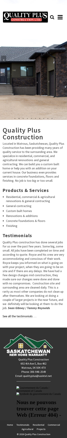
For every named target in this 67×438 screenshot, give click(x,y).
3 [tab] (23, 118)
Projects (41, 429)
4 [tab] (27, 118)
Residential (38, 424)
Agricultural (27, 429)
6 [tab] (35, 118)
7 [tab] (39, 118)
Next (63, 60)
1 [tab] (15, 118)
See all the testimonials (18, 316)
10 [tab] (52, 118)
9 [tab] (48, 118)
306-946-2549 (38, 371)
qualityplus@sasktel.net (37, 376)
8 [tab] (44, 118)
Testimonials (22, 424)
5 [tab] (31, 118)
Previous (3, 60)
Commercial (54, 424)
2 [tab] (19, 118)
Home (10, 424)
